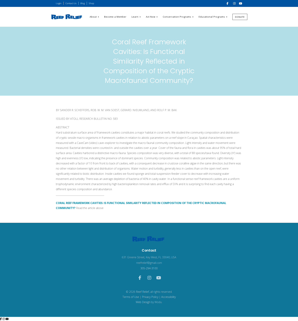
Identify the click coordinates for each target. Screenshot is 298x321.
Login (58, 3)
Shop (91, 3)
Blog (82, 3)
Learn (135, 16)
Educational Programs (212, 16)
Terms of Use (130, 297)
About (93, 16)
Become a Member (115, 16)
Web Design (143, 302)
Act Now (150, 16)
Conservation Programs (177, 16)
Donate (240, 16)
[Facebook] (1, 319)
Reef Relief (142, 292)
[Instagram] (4, 319)
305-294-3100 (149, 268)
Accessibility (168, 297)
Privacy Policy (150, 297)
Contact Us (70, 3)
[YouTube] (7, 319)
